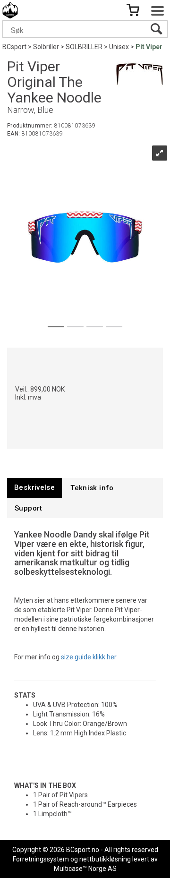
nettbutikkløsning (105, 859)
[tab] (34, 487)
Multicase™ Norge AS (85, 868)
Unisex (119, 47)
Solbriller (46, 47)
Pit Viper (149, 47)
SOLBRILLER (84, 47)
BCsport (14, 47)
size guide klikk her (89, 657)
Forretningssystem (41, 859)
